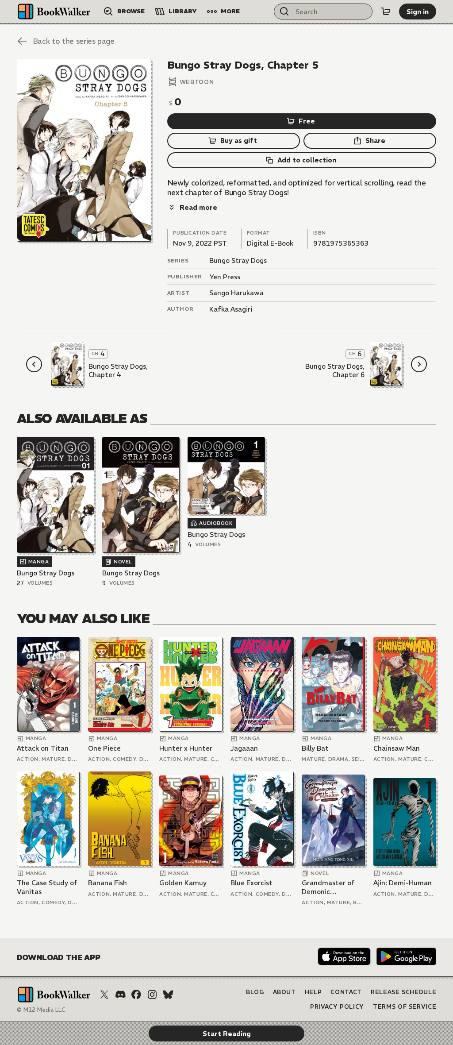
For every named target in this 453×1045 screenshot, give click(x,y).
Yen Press (224, 277)
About (284, 992)
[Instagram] (152, 994)
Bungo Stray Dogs (238, 260)
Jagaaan (244, 748)
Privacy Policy (337, 1007)
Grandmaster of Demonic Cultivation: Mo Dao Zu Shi (328, 887)
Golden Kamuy (183, 883)
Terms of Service (404, 1007)
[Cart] (385, 11)
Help (313, 992)
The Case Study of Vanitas (47, 887)
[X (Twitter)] (104, 994)
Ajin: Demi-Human (402, 883)
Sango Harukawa (236, 293)
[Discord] (120, 994)
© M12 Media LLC (41, 1010)
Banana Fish (107, 883)
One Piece (104, 748)
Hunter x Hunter (185, 748)
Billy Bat (315, 748)
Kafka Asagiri (230, 309)
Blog (255, 992)
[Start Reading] (84, 150)
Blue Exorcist (251, 883)
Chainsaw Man (396, 748)
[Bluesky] (168, 994)
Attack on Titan (43, 748)
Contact (346, 992)
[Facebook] (136, 994)
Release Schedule (403, 992)
